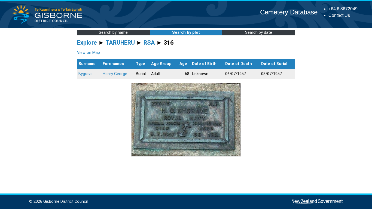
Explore (87, 42)
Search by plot (186, 32)
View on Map (88, 52)
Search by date (258, 32)
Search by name (113, 32)
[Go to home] (49, 24)
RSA (149, 42)
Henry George (115, 74)
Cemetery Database (289, 12)
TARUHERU (120, 42)
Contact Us (339, 15)
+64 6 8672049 (343, 9)
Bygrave (85, 74)
